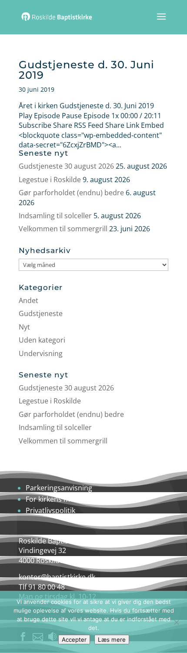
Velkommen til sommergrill (63, 228)
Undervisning (41, 353)
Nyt (24, 327)
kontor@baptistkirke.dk (57, 577)
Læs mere (112, 639)
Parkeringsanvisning (59, 488)
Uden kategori (42, 340)
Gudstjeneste (41, 313)
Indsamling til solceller (55, 215)
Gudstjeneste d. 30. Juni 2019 (86, 69)
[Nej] (176, 622)
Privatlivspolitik (50, 510)
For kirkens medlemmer (65, 499)
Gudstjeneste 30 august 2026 (66, 166)
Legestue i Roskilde (50, 179)
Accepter (74, 639)
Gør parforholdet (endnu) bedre (71, 192)
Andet (28, 300)
